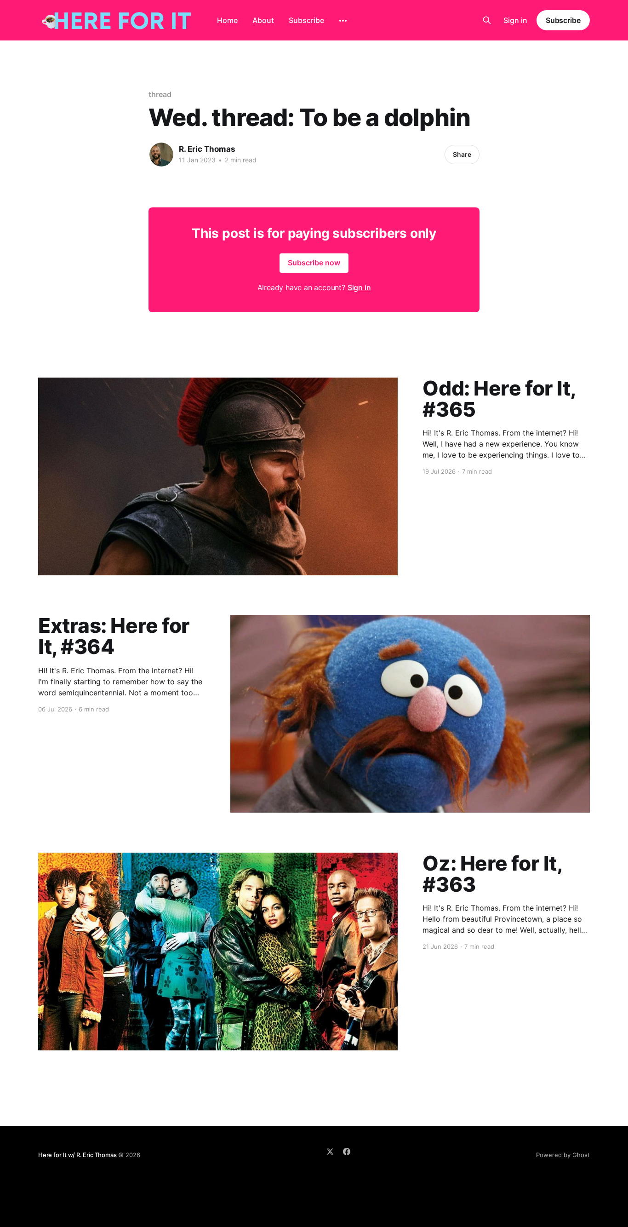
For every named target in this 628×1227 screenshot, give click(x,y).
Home (227, 20)
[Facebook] (346, 1151)
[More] (343, 21)
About (263, 20)
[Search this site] (487, 20)
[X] (330, 1151)
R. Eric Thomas (207, 149)
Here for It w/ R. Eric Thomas (77, 1154)
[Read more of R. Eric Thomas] (161, 154)
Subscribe (306, 20)
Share (462, 154)
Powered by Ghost (563, 1154)
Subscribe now (314, 262)
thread (159, 94)
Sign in (515, 20)
